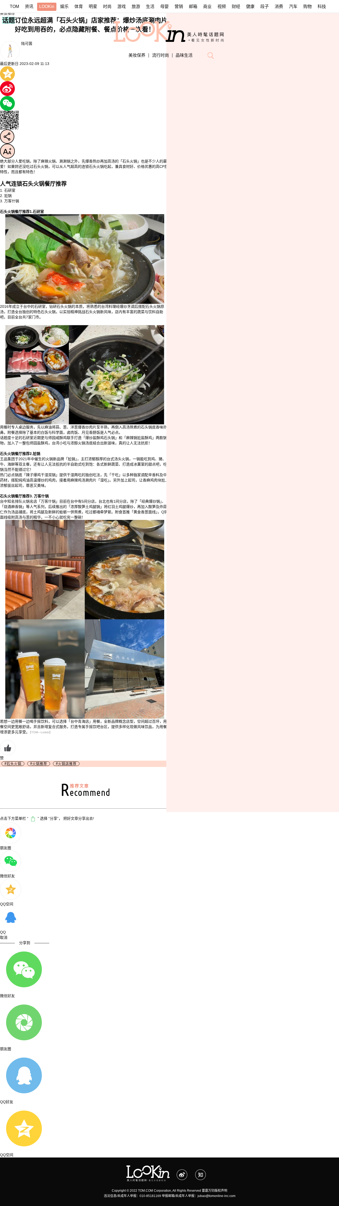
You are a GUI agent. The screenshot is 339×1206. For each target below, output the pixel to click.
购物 (307, 6)
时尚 (107, 6)
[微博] (186, 1172)
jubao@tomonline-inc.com (216, 1196)
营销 (179, 6)
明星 (93, 6)
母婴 (164, 6)
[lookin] (170, 24)
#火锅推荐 (38, 764)
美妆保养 (136, 55)
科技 (322, 6)
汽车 (293, 6)
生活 (150, 6)
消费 (279, 6)
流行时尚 (160, 55)
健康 (250, 6)
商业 (207, 6)
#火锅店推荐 (66, 764)
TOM (14, 6)
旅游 (136, 6)
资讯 (29, 6)
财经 (236, 6)
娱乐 (64, 6)
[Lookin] (148, 1168)
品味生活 (184, 55)
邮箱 (193, 6)
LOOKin (46, 6)
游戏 (121, 6)
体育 (78, 6)
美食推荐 (7, 13)
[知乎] (204, 1172)
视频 (221, 6)
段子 (264, 6)
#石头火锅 (13, 764)
